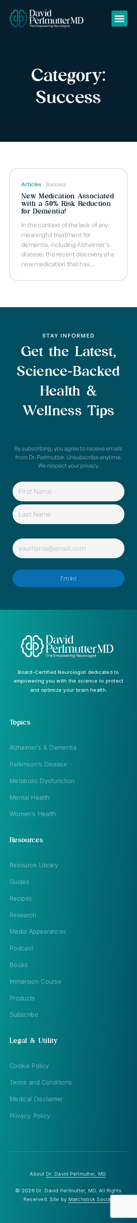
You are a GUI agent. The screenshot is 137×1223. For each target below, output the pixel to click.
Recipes (21, 898)
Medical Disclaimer (36, 1099)
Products (22, 998)
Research (23, 915)
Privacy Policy (30, 1115)
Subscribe (24, 1014)
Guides (19, 881)
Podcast (21, 948)
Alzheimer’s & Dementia (43, 747)
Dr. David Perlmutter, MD (75, 1174)
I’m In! (68, 578)
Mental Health (29, 797)
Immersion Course (35, 981)
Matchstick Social (90, 1199)
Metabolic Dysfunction (42, 781)
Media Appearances (38, 931)
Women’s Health (33, 814)
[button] (119, 19)
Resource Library (34, 865)
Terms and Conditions (41, 1082)
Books (19, 965)
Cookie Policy (29, 1065)
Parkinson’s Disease (38, 764)
